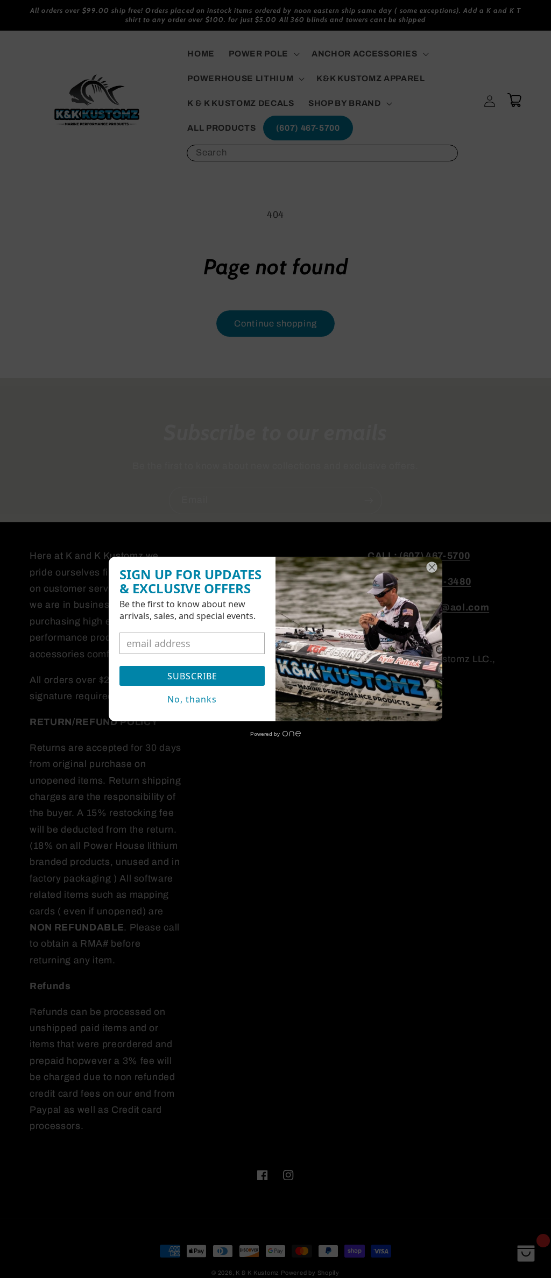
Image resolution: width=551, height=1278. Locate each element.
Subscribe (192, 676)
